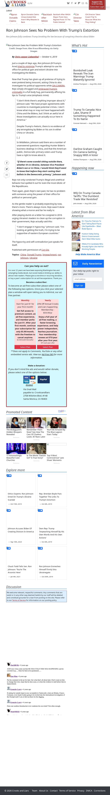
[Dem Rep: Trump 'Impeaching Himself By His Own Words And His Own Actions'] (52, 517)
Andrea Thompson (80, 84)
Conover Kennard (79, 123)
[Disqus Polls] (36, 631)
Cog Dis (45, 249)
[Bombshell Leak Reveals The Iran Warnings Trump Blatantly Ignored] (88, 58)
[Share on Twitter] (7, 169)
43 (39, 548)
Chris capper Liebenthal (27, 56)
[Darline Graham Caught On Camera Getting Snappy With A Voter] (88, 137)
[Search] (86, 3)
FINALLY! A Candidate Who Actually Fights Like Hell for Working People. (93, 246)
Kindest (29, 385)
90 (73, 90)
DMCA (89, 790)
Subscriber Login (97, 7)
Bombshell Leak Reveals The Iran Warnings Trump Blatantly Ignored (84, 75)
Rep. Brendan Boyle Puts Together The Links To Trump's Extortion (50, 496)
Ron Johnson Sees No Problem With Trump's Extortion (52, 30)
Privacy (80, 790)
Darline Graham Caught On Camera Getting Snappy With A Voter (87, 152)
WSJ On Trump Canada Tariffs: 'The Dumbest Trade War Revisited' (86, 196)
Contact (54, 790)
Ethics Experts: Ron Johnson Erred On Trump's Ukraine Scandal (20, 496)
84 (8, 476)
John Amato (77, 203)
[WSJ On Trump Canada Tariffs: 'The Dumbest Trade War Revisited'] (88, 181)
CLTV (30, 3)
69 (73, 130)
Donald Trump (34, 254)
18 (39, 510)
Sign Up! (79, 285)
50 (73, 174)
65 (7, 174)
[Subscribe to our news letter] (83, 3)
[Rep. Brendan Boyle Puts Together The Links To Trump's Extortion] (52, 482)
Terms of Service (19, 600)
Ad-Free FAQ (47, 354)
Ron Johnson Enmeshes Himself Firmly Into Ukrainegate (49, 569)
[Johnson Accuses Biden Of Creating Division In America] (21, 517)
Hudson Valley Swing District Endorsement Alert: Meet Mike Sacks (91, 236)
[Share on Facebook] (7, 163)
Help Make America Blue (88, 254)
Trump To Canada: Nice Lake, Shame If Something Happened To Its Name (87, 114)
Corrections (99, 790)
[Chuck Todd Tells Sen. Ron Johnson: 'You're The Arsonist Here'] (21, 555)
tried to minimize (26, 66)
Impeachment (50, 254)
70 (73, 51)
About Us (43, 790)
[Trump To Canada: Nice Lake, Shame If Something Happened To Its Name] (88, 98)
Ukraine (33, 257)
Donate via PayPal (44, 379)
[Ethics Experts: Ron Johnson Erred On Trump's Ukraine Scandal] (21, 482)
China (23, 254)
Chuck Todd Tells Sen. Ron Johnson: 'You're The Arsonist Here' (20, 569)
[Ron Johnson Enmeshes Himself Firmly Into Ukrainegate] (52, 555)
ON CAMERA (58, 85)
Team (34, 790)
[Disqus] (36, 688)
